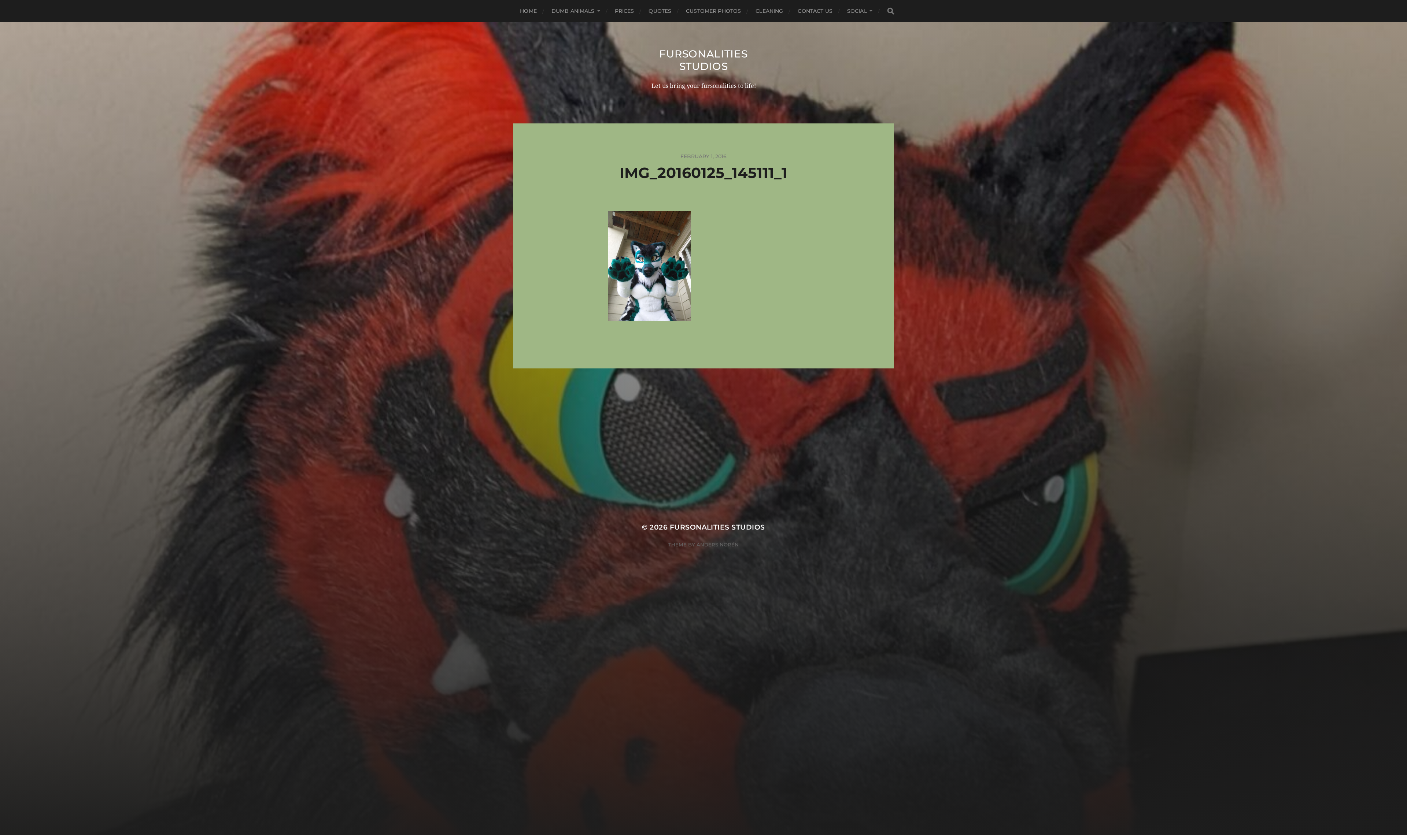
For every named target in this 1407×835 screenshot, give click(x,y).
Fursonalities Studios (703, 60)
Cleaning (769, 11)
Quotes (660, 11)
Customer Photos (713, 11)
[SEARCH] (890, 11)
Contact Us (815, 11)
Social (857, 11)
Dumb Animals (573, 11)
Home (528, 11)
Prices (624, 11)
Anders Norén (718, 545)
